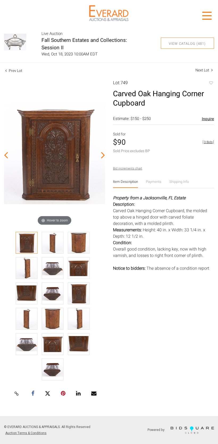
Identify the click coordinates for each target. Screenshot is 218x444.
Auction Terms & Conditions (26, 433)
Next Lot (202, 70)
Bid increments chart (127, 168)
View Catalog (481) (187, 43)
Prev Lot (15, 71)
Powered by (156, 429)
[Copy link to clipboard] (17, 394)
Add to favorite (211, 83)
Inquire (208, 119)
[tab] (125, 184)
